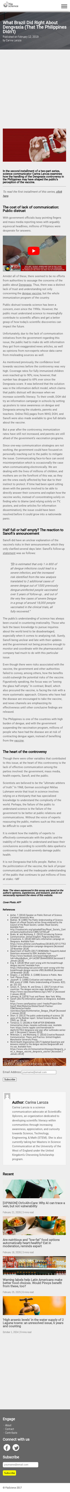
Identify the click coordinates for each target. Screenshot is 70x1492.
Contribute (11, 1433)
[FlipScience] (11, 6)
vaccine (19, 740)
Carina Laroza (36, 1102)
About (8, 1425)
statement (9, 553)
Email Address (12, 1072)
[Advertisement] (35, 89)
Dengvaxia (25, 284)
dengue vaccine (31, 293)
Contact (9, 1429)
